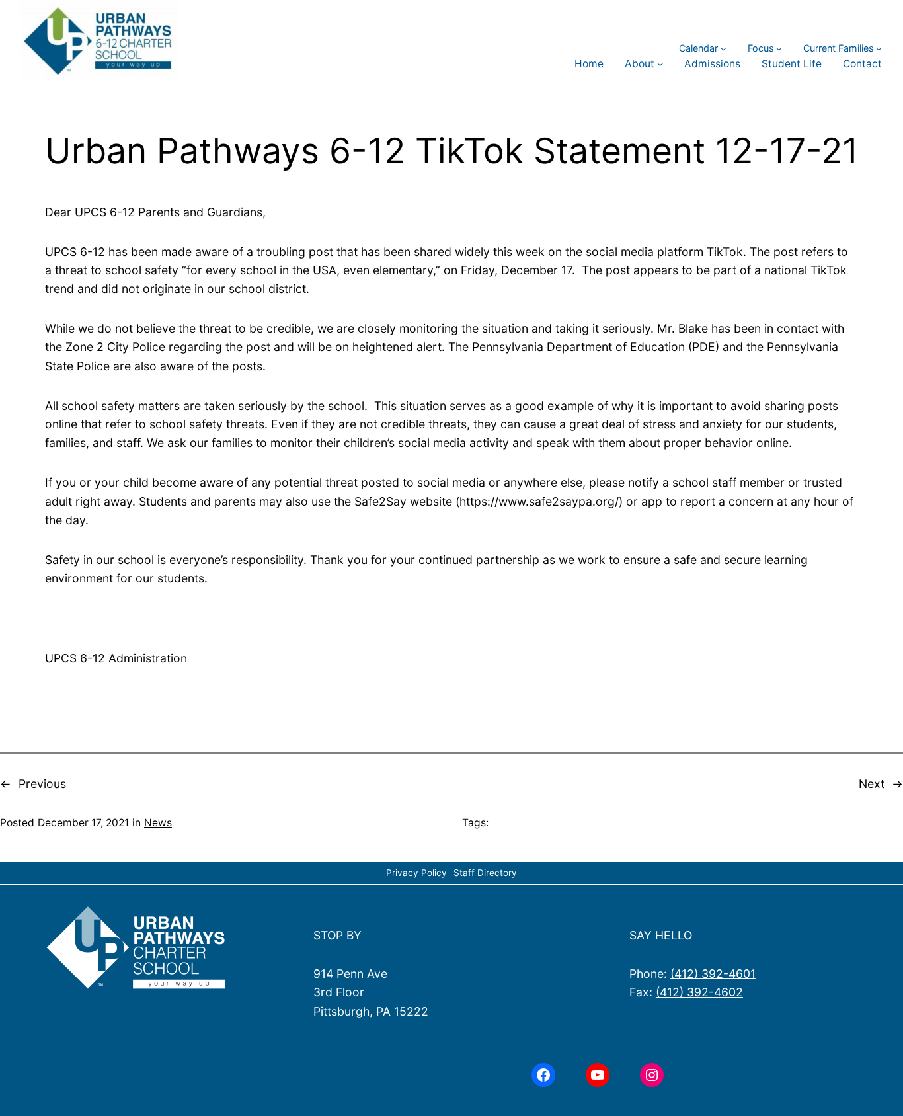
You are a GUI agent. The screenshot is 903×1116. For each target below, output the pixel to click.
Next (871, 784)
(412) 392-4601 (713, 973)
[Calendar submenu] (723, 48)
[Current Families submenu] (879, 48)
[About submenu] (660, 64)
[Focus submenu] (779, 48)
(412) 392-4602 (699, 992)
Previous (42, 784)
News (158, 823)
